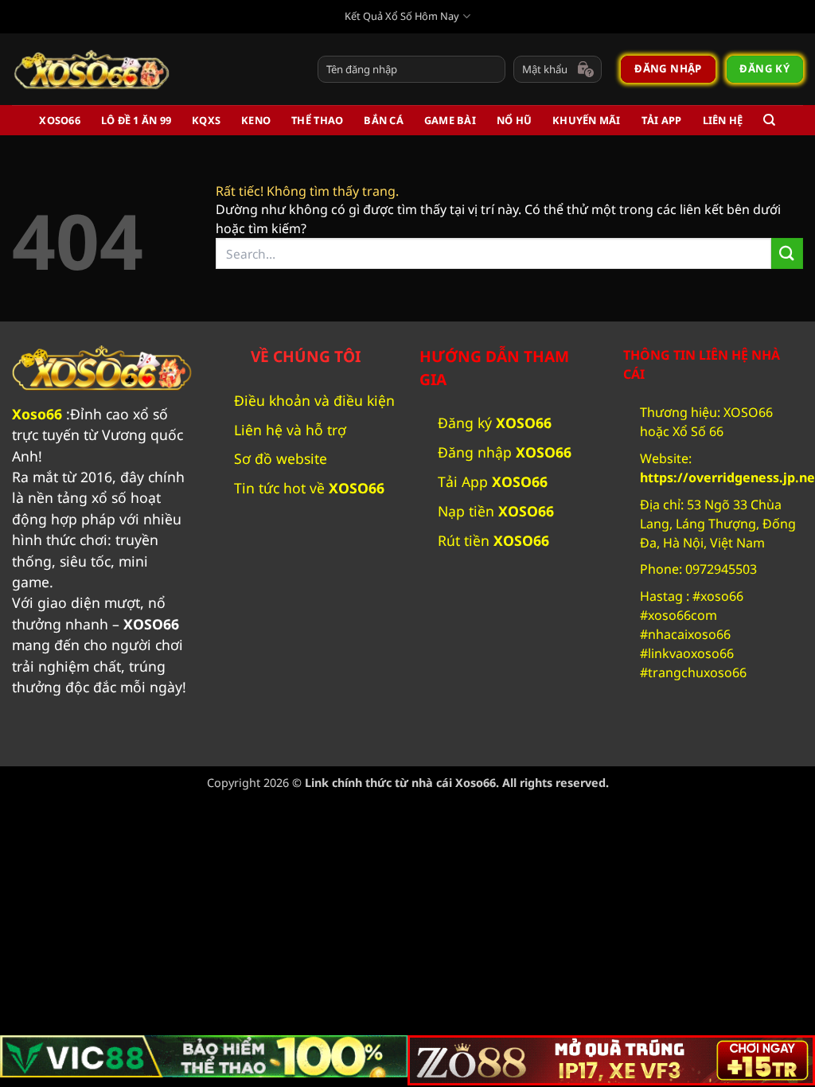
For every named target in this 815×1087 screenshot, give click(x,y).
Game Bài (450, 120)
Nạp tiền (496, 510)
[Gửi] (787, 253)
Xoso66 (37, 413)
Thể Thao (317, 120)
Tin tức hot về (311, 487)
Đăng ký (495, 422)
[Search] (769, 120)
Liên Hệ (723, 120)
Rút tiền (493, 540)
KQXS (206, 120)
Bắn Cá (384, 120)
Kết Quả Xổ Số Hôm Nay (402, 16)
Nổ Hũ (514, 120)
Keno (256, 120)
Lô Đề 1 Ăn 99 (136, 120)
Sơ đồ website (280, 458)
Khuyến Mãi (586, 120)
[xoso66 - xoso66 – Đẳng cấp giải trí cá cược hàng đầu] (91, 69)
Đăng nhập (504, 452)
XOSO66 (59, 120)
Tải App (661, 120)
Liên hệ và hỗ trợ (290, 429)
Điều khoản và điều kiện (314, 400)
